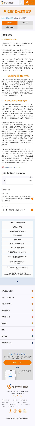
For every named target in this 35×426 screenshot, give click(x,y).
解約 (17, 367)
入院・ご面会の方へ (8, 297)
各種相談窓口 (6, 310)
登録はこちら (17, 362)
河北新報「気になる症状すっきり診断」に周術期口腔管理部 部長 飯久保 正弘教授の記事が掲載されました (16, 198)
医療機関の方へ (6, 342)
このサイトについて (14, 404)
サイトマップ (11, 406)
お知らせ (25, 402)
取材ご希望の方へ (6, 400)
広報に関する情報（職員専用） (20, 400)
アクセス (27, 4)
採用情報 (4, 336)
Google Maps (16, 395)
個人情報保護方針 (25, 404)
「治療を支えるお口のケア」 (13, 167)
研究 (3, 329)
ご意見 (3, 406)
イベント (4, 404)
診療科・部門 (9, 18)
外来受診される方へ (8, 291)
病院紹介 (4, 323)
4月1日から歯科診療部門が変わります (13, 210)
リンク (18, 406)
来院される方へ (6, 304)
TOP (3, 18)
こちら (24, 371)
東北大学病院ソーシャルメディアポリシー (12, 402)
